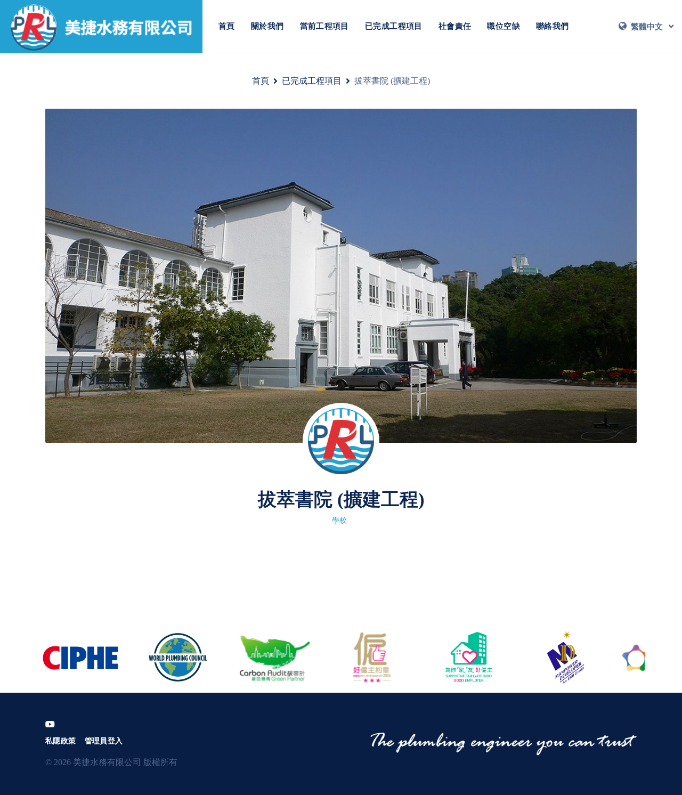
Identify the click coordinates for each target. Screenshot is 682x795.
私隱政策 (60, 741)
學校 (339, 520)
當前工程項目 (324, 26)
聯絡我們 (552, 26)
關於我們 (267, 26)
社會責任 (455, 26)
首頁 (226, 26)
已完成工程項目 (394, 26)
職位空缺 (503, 26)
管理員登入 (104, 741)
